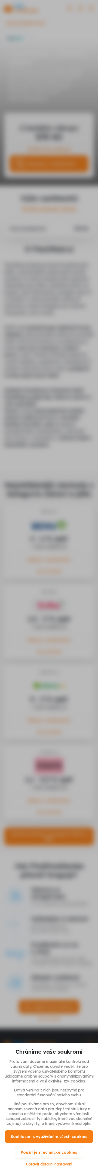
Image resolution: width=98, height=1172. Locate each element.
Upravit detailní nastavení (49, 1164)
